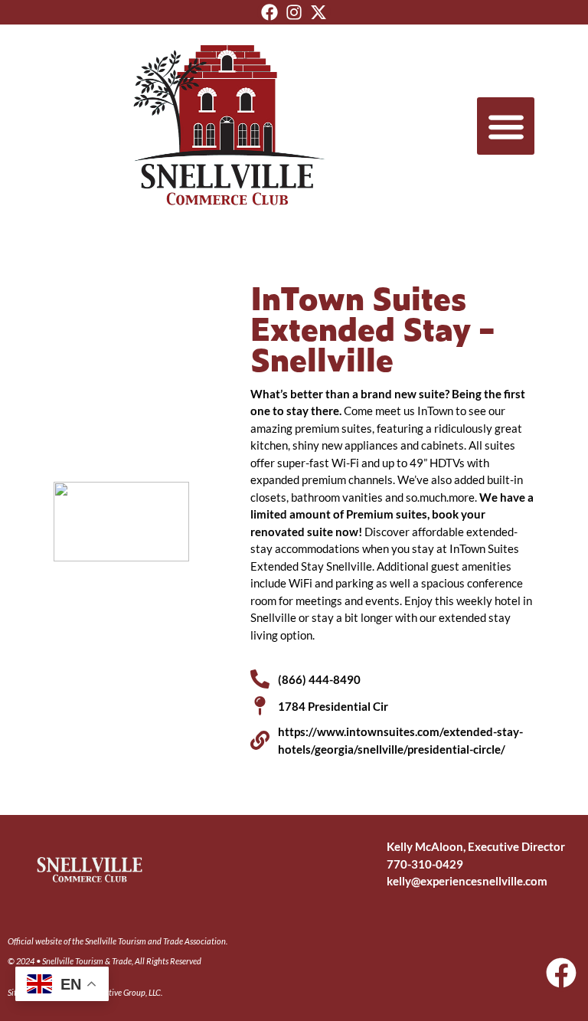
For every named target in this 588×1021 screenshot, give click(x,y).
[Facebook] (269, 12)
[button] (505, 126)
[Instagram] (294, 12)
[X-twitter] (318, 12)
